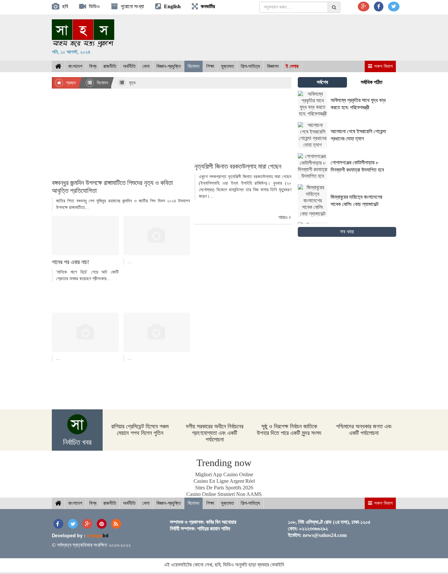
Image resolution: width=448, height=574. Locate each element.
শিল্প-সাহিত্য (250, 66)
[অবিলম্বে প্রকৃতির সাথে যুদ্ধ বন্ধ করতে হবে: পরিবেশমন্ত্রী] (347, 115)
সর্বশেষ (322, 82)
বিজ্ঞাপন (273, 66)
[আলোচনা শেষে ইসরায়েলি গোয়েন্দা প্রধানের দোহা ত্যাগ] (347, 146)
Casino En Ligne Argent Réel (224, 481)
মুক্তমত (227, 66)
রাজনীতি (109, 66)
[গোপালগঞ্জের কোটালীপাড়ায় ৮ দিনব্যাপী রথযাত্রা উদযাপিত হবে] (347, 177)
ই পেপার (292, 66)
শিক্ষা (210, 66)
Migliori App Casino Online (224, 474)
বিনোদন (193, 66)
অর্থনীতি (129, 66)
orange (98, 535)
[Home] (58, 66)
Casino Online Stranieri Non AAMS (224, 494)
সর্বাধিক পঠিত (371, 82)
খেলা (146, 66)
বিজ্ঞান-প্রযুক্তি (168, 66)
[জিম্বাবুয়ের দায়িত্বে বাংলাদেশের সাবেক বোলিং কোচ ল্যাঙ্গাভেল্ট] (347, 215)
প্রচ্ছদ (70, 82)
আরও (283, 217)
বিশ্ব (92, 66)
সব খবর (347, 232)
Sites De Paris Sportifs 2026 (224, 487)
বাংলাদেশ (75, 66)
